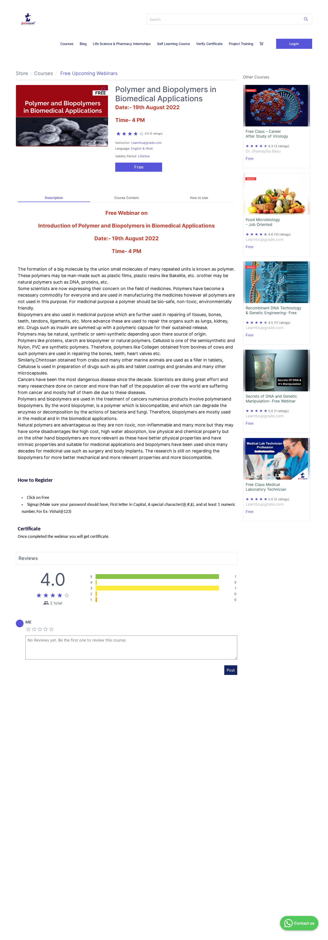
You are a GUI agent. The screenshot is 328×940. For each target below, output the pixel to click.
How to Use (199, 198)
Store (22, 73)
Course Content (126, 198)
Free (138, 167)
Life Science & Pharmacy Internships (122, 44)
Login (294, 44)
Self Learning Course (173, 44)
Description (54, 198)
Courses (66, 44)
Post (231, 670)
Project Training (241, 44)
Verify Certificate (209, 44)
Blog (83, 44)
